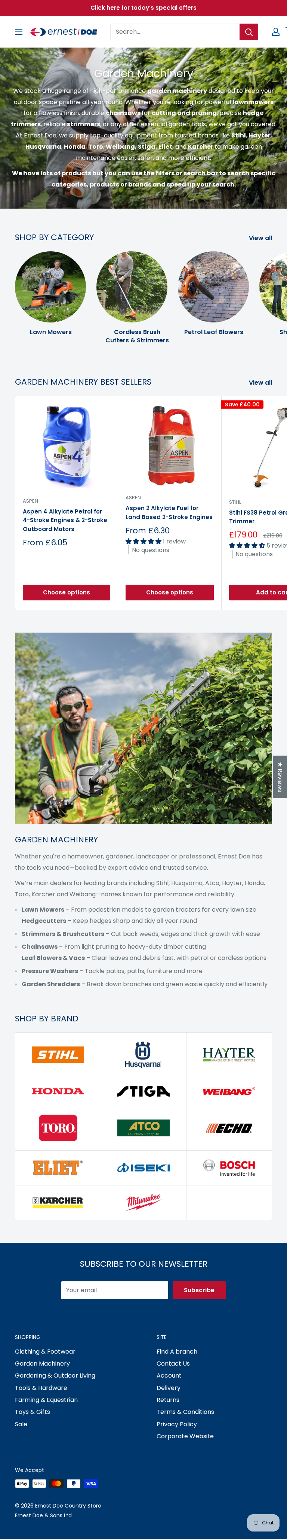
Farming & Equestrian (46, 1400)
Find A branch (177, 1351)
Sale (21, 1424)
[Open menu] (18, 32)
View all (261, 238)
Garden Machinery (42, 1363)
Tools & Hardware (41, 1388)
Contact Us (173, 1363)
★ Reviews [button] (280, 776)
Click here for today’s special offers (143, 8)
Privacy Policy (177, 1424)
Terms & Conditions (185, 1412)
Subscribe (199, 1290)
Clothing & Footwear (45, 1351)
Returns (168, 1400)
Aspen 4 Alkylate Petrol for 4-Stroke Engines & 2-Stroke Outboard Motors (65, 520)
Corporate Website (185, 1436)
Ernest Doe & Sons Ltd (43, 1515)
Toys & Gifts (32, 1412)
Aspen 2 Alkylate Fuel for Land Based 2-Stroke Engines (169, 512)
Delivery (168, 1388)
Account (169, 1375)
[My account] (276, 32)
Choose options (66, 592)
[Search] (249, 32)
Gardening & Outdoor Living (55, 1375)
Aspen (30, 501)
